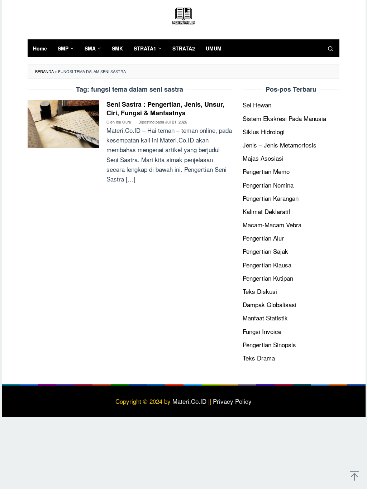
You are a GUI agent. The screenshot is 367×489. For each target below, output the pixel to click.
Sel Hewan (257, 104)
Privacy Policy (232, 401)
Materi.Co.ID (189, 401)
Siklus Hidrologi (264, 131)
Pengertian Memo (266, 171)
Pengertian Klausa (267, 264)
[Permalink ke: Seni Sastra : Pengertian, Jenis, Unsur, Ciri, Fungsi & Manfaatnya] (63, 122)
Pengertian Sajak (265, 251)
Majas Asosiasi (263, 158)
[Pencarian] (330, 48)
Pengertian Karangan (271, 198)
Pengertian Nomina (268, 184)
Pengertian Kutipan (268, 277)
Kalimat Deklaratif (266, 211)
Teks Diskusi (260, 291)
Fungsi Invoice (262, 331)
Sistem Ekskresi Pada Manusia (284, 118)
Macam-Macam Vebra (272, 224)
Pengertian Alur (263, 237)
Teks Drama (259, 357)
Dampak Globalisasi (269, 304)
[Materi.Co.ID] (183, 14)
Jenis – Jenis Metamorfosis (279, 144)
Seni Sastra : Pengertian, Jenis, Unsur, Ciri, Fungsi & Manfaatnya (165, 108)
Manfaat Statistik (265, 317)
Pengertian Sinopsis (269, 344)
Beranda (44, 71)
